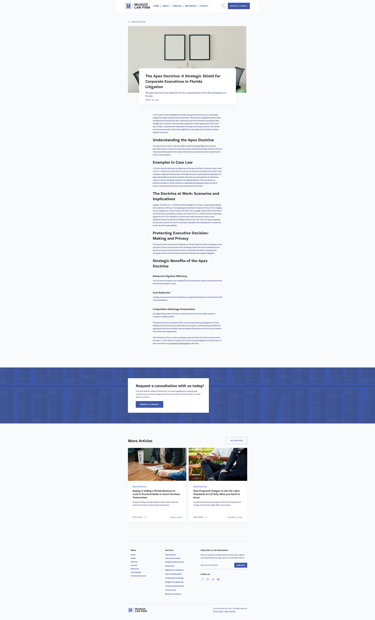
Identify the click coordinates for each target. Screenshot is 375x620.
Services (134, 562)
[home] (138, 6)
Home (133, 555)
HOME (156, 6)
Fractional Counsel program (179, 343)
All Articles (236, 440)
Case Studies (136, 572)
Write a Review (230, 611)
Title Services (170, 555)
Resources (135, 569)
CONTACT (204, 6)
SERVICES (177, 6)
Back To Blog (137, 22)
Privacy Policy (218, 611)
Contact (134, 565)
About (133, 558)
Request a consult (149, 404)
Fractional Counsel (138, 576)
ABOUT (166, 6)
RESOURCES (190, 6)
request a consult (238, 6)
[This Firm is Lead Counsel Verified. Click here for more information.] (208, 590)
